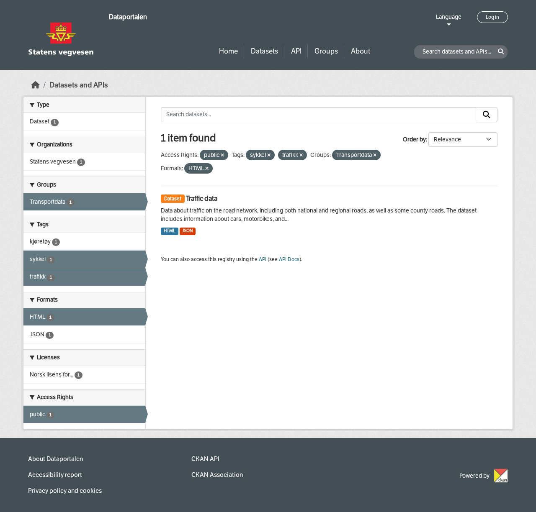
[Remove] (222, 155)
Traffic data (201, 198)
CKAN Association (217, 475)
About (360, 51)
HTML (169, 230)
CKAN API (205, 459)
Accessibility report (55, 475)
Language (448, 16)
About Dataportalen (55, 459)
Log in (492, 17)
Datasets (264, 51)
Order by (414, 139)
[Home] (35, 85)
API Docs (289, 259)
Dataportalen (128, 17)
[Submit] (486, 114)
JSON (187, 230)
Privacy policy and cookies (65, 490)
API (296, 51)
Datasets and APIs (78, 85)
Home (228, 51)
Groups (326, 51)
